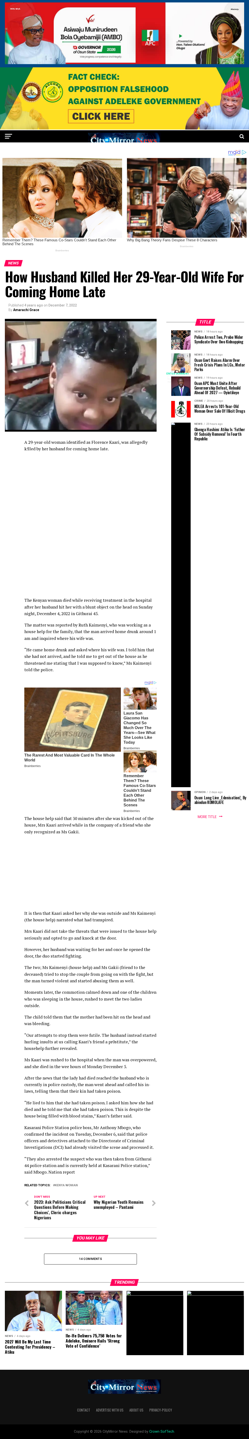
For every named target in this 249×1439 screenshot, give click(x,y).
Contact (83, 1410)
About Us (136, 1410)
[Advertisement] (90, 491)
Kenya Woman (66, 1185)
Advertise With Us (110, 1410)
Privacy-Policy (160, 1410)
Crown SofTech (161, 1432)
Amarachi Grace (26, 310)
